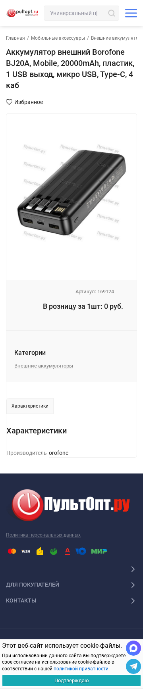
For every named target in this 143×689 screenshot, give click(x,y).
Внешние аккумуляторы (43, 366)
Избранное (28, 102)
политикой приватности (81, 669)
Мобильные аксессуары (58, 38)
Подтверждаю (71, 680)
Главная (15, 38)
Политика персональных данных (43, 535)
